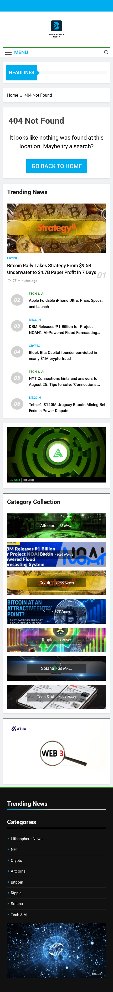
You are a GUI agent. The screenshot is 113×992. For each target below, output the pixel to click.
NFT (14, 849)
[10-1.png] (56, 776)
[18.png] (56, 481)
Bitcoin (35, 319)
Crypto (13, 258)
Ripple (16, 893)
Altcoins (18, 871)
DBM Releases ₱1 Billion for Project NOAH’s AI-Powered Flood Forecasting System (63, 332)
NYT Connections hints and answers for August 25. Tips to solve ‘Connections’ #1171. (64, 384)
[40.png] (56, 976)
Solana (17, 903)
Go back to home (57, 166)
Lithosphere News (27, 838)
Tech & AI (36, 293)
